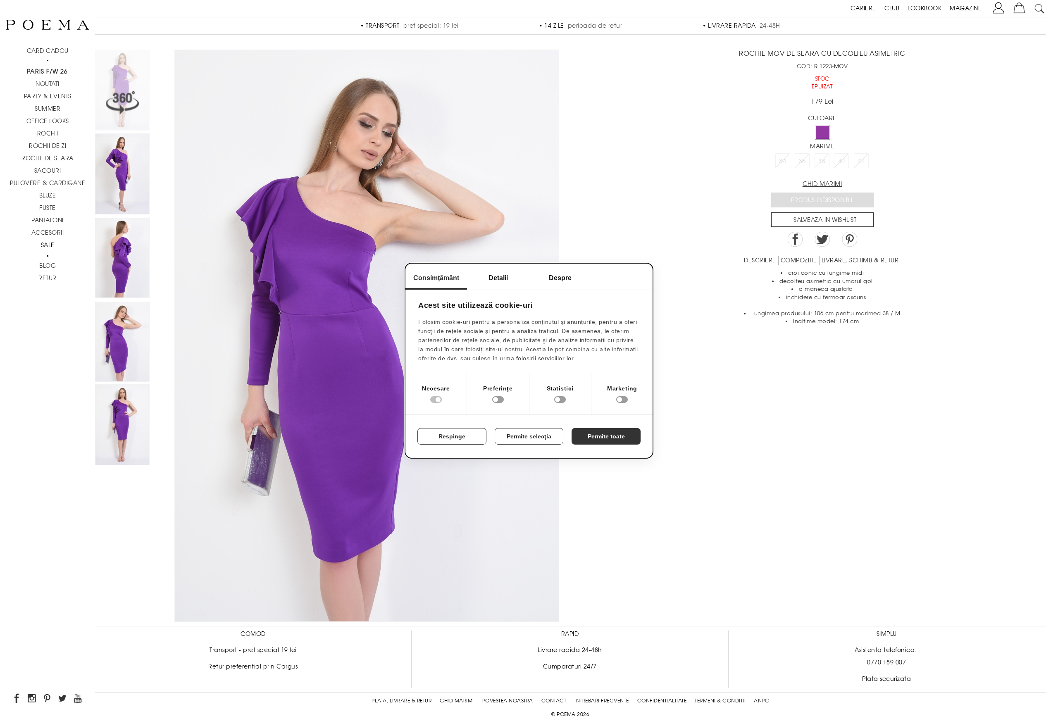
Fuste (47, 208)
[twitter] (63, 699)
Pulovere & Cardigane (47, 183)
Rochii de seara (47, 158)
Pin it (849, 239)
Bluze (47, 195)
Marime (822, 146)
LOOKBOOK (924, 8)
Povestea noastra (507, 701)
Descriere (760, 260)
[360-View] (122, 91)
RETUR (47, 278)
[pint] (47, 699)
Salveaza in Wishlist (825, 220)
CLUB (891, 8)
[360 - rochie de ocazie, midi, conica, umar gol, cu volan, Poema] (122, 426)
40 (841, 161)
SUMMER (47, 108)
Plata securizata (886, 679)
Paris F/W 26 (47, 71)
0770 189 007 (886, 662)
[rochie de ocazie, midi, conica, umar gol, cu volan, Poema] (122, 175)
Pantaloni (47, 220)
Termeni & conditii (720, 701)
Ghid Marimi (457, 701)
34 (782, 161)
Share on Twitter (822, 239)
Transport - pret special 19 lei (253, 650)
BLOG (47, 265)
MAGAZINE (966, 8)
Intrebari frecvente (601, 701)
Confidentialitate (662, 701)
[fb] (17, 699)
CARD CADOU (48, 51)
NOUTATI (48, 84)
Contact (554, 701)
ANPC (761, 701)
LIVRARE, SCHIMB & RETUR (860, 260)
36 (802, 161)
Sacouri (47, 170)
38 (821, 161)
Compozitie (799, 260)
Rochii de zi (47, 146)
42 (861, 161)
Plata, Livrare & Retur (401, 701)
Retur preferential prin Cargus (253, 666)
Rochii (47, 133)
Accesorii (47, 232)
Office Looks (47, 121)
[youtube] (78, 699)
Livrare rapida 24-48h (570, 650)
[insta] (32, 699)
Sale (48, 245)
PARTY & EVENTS (47, 96)
